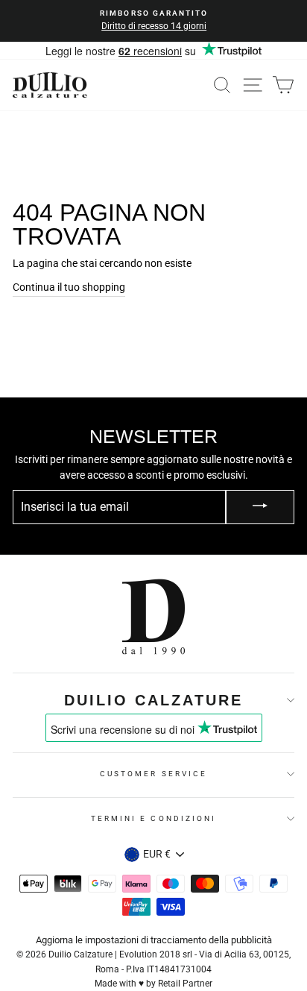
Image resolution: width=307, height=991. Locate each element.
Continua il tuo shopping (69, 287)
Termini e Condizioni (153, 818)
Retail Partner (185, 983)
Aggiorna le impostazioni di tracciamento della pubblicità (154, 940)
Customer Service (153, 774)
